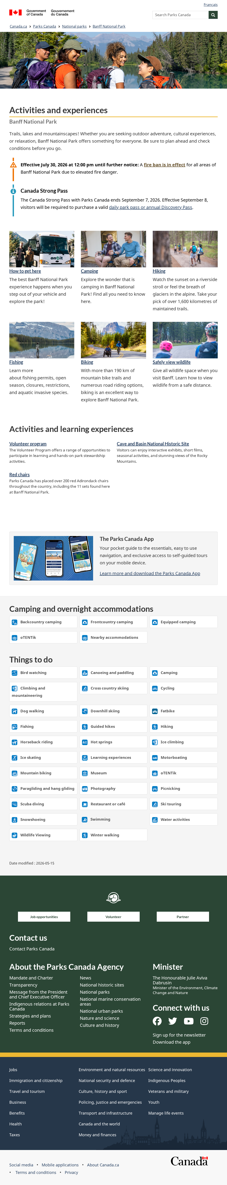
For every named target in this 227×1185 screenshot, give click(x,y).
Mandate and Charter (31, 978)
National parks (74, 26)
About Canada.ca (103, 1165)
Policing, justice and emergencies (110, 1102)
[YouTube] (189, 1023)
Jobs (13, 1069)
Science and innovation (170, 1069)
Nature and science (99, 1018)
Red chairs (19, 474)
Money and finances (97, 1134)
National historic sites (102, 985)
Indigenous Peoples (167, 1080)
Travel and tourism (27, 1091)
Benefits (17, 1113)
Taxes (14, 1134)
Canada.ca (18, 26)
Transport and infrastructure (105, 1113)
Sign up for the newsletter (179, 1035)
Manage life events (166, 1113)
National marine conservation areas (110, 1001)
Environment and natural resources (112, 1069)
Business (17, 1102)
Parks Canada (44, 26)
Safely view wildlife (172, 362)
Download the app (171, 1042)
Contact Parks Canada (32, 949)
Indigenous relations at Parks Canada (39, 1006)
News (85, 978)
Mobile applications (60, 1165)
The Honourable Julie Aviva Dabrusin (185, 985)
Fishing (16, 362)
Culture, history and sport (103, 1091)
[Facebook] (157, 1023)
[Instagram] (204, 1023)
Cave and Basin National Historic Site (153, 443)
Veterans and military (168, 1091)
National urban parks (101, 1011)
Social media (21, 1165)
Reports (17, 1023)
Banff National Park (109, 26)
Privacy (71, 1172)
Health (15, 1124)
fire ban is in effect (164, 165)
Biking (87, 362)
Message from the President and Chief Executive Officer (38, 994)
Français (211, 4)
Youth (153, 1102)
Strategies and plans (30, 1016)
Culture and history (99, 1025)
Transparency (23, 985)
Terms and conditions (31, 1030)
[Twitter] (172, 1023)
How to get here (25, 271)
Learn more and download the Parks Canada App (150, 573)
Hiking (159, 271)
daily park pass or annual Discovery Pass (150, 207)
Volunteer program (28, 443)
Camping (89, 271)
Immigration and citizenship (36, 1080)
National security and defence (107, 1080)
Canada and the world (99, 1124)
